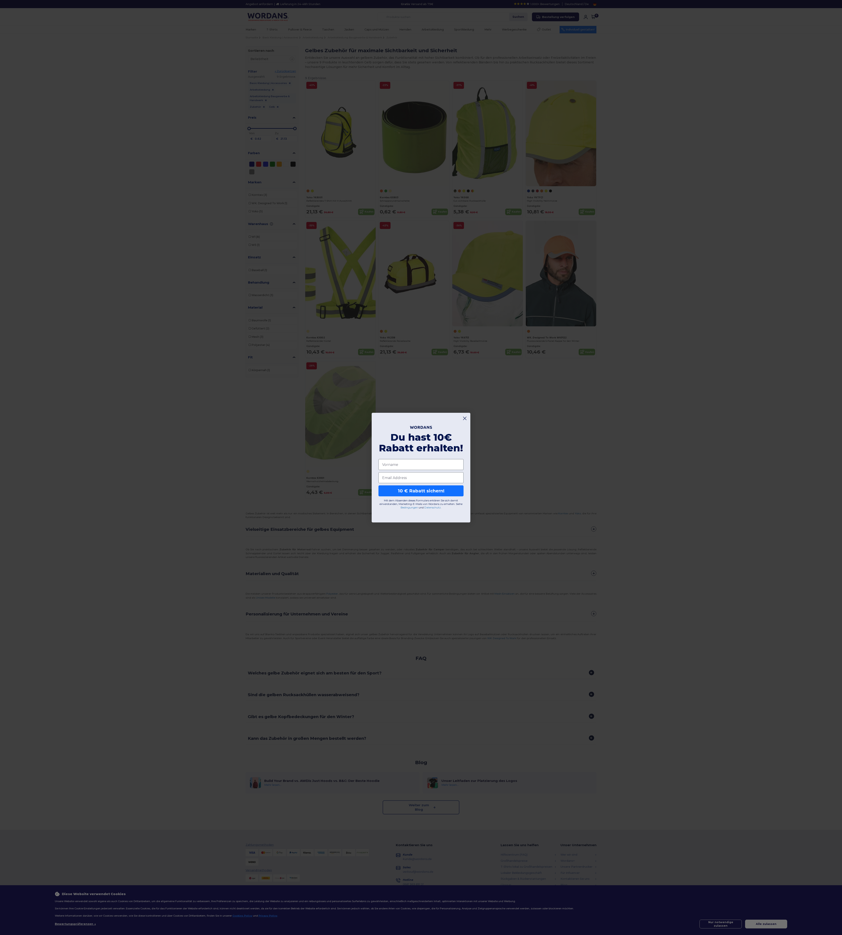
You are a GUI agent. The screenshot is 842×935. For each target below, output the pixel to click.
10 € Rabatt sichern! (421, 490)
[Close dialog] (465, 418)
